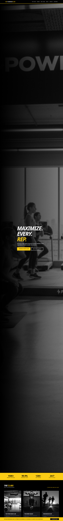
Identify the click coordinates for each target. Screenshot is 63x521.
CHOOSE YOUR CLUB (24, 248)
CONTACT (51, 1)
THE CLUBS (34, 1)
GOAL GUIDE (43, 1)
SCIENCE (38, 1)
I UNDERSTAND (55, 519)
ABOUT (47, 1)
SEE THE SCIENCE (37, 248)
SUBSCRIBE (56, 1)
